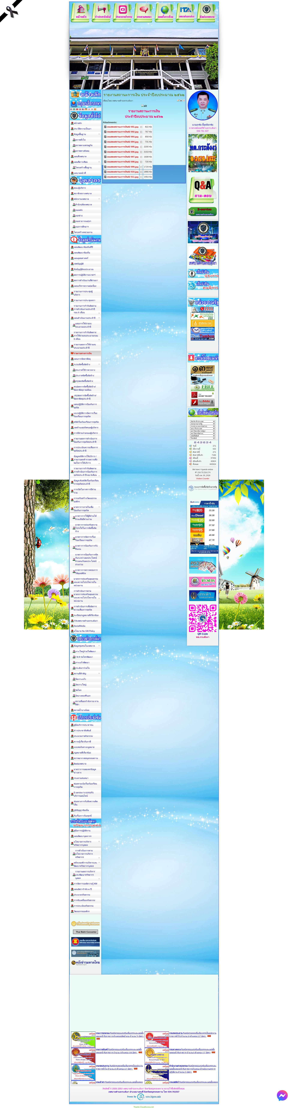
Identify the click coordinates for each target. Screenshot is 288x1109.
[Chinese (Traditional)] (77, 109)
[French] (83, 109)
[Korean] (92, 109)
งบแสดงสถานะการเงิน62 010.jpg (122, 172)
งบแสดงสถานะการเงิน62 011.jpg (122, 177)
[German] (86, 109)
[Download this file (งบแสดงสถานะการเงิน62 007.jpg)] (105, 157)
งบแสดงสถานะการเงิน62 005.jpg (122, 146)
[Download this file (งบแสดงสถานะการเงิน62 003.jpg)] (105, 136)
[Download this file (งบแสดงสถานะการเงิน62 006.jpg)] (105, 152)
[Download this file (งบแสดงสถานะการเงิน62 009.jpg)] (105, 167)
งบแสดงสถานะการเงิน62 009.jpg (122, 167)
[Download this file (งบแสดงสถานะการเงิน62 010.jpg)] (105, 172)
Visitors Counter (202, 479)
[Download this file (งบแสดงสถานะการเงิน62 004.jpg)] (105, 142)
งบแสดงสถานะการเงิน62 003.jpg (122, 136)
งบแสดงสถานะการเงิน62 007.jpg (122, 157)
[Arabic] (74, 109)
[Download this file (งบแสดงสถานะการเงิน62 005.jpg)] (105, 146)
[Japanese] (89, 109)
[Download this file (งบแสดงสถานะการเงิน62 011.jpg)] (105, 177)
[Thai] (71, 109)
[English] (80, 109)
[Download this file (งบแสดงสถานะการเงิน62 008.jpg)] (105, 161)
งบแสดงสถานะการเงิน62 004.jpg (122, 142)
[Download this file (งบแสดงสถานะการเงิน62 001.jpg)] (105, 127)
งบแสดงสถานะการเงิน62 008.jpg (122, 161)
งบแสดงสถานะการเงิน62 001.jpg (122, 127)
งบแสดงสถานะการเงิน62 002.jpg (122, 132)
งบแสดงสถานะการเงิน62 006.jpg (122, 152)
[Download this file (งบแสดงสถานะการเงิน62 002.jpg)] (105, 132)
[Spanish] (95, 109)
